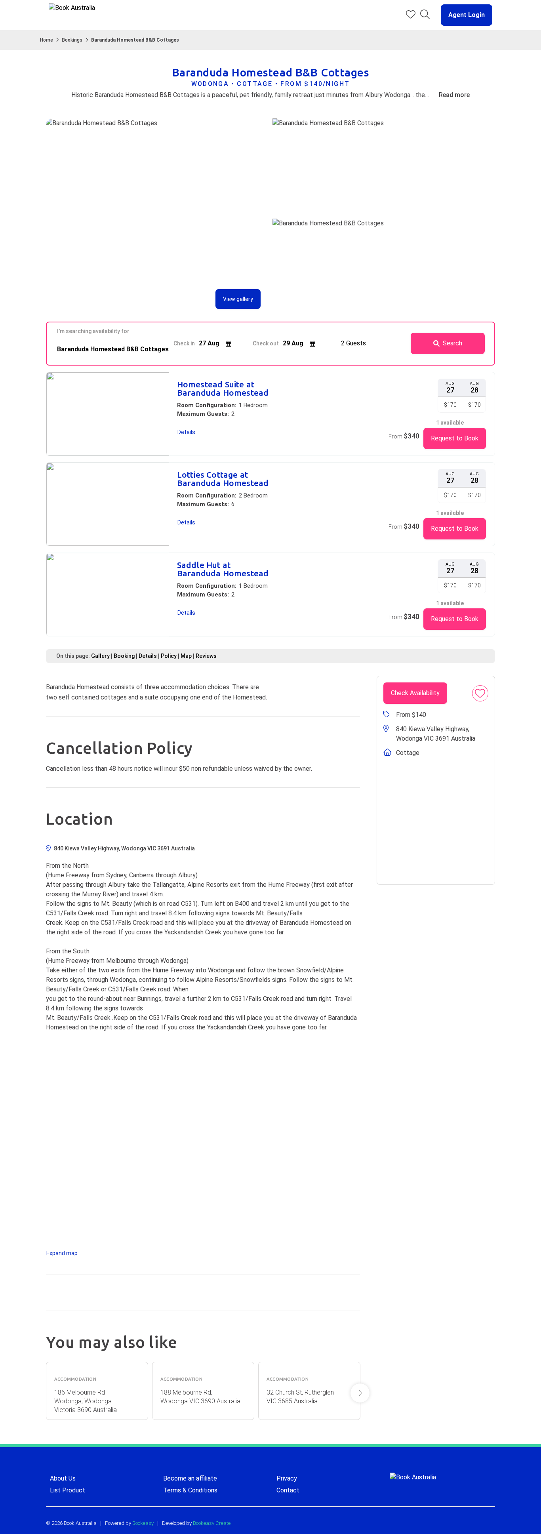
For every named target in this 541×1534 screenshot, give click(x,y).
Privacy (286, 1478)
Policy (169, 656)
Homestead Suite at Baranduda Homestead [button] (223, 388)
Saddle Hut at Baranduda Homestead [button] (223, 569)
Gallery (100, 656)
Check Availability (415, 693)
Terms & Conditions (190, 1490)
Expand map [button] (62, 1253)
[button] (463, 15)
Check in (184, 343)
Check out (266, 343)
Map (186, 656)
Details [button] (186, 432)
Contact (287, 1490)
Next (360, 1393)
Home (46, 40)
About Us (63, 1478)
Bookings (72, 40)
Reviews (206, 656)
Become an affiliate (190, 1478)
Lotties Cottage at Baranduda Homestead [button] (223, 479)
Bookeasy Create (211, 1523)
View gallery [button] (238, 299)
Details (148, 656)
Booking (124, 656)
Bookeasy (143, 1523)
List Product (67, 1490)
